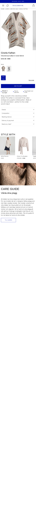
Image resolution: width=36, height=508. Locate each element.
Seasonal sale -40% (18, 1)
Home (2, 9)
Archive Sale (14, 9)
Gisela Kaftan (23, 9)
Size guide (31, 80)
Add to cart (18, 86)
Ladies (7, 9)
